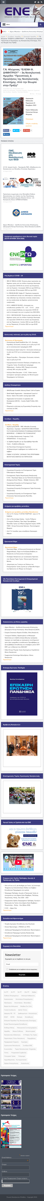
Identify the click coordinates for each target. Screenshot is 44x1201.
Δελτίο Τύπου (22, 1010)
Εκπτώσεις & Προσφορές (14, 340)
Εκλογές (19, 1017)
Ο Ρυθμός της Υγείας (30, 1035)
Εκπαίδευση (29, 1017)
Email (39, 94)
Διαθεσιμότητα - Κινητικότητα (27, 1013)
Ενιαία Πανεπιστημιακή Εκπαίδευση (15, 1024)
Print (33, 94)
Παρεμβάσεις (31, 1038)
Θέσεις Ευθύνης (18, 1031)
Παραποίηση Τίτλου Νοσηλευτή (14, 1038)
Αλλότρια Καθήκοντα (28, 995)
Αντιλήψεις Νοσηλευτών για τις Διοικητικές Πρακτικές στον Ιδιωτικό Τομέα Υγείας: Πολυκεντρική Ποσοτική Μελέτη (22, 559)
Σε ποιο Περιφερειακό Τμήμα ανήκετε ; (15, 1178)
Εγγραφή (22, 975)
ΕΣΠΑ (12, 1017)
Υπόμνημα (21, 1056)
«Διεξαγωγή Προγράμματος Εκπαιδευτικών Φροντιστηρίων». (23, 930)
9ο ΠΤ (20, 992)
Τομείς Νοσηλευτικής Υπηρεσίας (25, 1049)
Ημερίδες (7, 1031)
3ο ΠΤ (13, 992)
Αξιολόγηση (8, 1003)
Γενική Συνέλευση (10, 1010)
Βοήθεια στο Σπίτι (26, 1006)
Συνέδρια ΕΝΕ (27, 1045)
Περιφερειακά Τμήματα (11, 1042)
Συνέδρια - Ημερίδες (11, 92)
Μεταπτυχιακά (30, 1031)
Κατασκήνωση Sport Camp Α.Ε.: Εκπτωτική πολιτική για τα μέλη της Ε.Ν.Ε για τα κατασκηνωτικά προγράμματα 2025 (24, 352)
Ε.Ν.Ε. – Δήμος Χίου (11, 908)
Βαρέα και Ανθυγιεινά (11, 1006)
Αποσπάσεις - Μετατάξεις (22, 1003)
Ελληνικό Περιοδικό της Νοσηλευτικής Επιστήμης (20, 1020)
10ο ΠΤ (26, 992)
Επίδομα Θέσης (9, 1027)
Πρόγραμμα (29, 119)
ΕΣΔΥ (6, 1017)
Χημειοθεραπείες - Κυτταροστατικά (15, 1060)
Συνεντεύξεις (8, 1049)
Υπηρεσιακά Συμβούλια (18, 1052)
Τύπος (6, 1052)
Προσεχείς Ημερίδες (21, 90)
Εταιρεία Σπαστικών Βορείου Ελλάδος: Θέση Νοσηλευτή (21, 632)
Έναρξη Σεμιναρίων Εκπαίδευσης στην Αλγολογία (20, 924)
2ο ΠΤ (6, 992)
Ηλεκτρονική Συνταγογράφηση (27, 1027)
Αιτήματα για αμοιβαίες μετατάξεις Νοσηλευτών (21, 512)
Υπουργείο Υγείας (9, 1056)
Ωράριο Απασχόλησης (11, 1063)
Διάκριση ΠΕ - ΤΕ (9, 1013)
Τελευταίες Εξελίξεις (22, 92)
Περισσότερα (9, 326)
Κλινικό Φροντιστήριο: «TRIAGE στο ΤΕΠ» (17, 927)
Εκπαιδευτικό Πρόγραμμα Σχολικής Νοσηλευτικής (19, 933)
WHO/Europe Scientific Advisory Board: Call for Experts (23, 390)
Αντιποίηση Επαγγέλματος (24, 999)
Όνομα (4, 1164)
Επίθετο (4, 1171)
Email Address (15, 1157)
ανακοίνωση (25, 1063)
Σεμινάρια (24, 1042)
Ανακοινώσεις (8, 999)
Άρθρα (34, 992)
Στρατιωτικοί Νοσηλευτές (12, 1045)
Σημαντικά (30, 90)
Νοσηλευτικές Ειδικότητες (12, 1035)
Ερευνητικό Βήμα (11, 547)
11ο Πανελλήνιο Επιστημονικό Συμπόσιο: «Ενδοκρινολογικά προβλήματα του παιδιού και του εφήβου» (22, 449)
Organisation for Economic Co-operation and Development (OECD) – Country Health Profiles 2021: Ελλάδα (22, 401)
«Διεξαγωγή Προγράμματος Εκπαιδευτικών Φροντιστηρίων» (22, 936)
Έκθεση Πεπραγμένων (11, 995)
